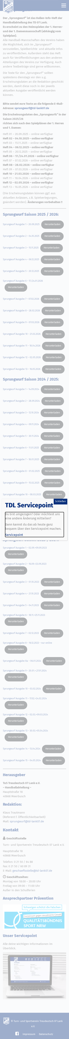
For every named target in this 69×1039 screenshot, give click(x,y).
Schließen (60, 501)
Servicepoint (14, 534)
